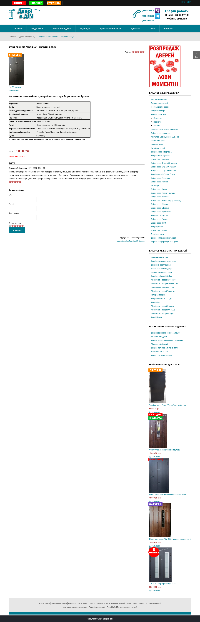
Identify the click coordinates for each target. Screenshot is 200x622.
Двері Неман (156, 317)
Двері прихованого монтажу (163, 261)
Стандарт (157, 118)
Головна (12, 36)
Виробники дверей (97, 607)
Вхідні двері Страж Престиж (163, 170)
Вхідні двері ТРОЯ (159, 222)
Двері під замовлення (77, 603)
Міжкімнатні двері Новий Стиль (165, 283)
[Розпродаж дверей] (164, 66)
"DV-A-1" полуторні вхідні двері (163, 583)
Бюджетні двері (158, 110)
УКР (189, 1)
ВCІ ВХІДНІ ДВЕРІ (159, 99)
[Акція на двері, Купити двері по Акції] (19, 3)
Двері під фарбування (161, 264)
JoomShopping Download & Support (131, 241)
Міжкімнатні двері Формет (162, 306)
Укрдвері (155, 185)
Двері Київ (111, 607)
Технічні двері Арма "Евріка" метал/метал (167, 405)
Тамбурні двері (157, 234)
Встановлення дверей (127, 607)
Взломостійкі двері (159, 351)
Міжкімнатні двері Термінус (163, 291)
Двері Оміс (155, 302)
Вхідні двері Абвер (159, 219)
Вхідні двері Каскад (159, 181)
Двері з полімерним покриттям (164, 347)
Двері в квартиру (27, 36)
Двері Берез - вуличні (160, 155)
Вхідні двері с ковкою (160, 133)
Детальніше (154, 412)
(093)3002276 (148, 20)
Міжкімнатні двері (59, 603)
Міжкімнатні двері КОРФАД (163, 309)
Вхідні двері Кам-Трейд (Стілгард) (166, 200)
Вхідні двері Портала (160, 178)
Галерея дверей (158, 294)
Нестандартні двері (160, 106)
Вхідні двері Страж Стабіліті (163, 166)
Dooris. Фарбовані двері (161, 272)
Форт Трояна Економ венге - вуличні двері (167, 494)
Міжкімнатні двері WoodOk (163, 287)
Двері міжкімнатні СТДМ (161, 298)
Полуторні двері (158, 140)
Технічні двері (157, 144)
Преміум (157, 121)
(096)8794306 (148, 10)
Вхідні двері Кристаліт (161, 211)
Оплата (92, 603)
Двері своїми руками (135, 603)
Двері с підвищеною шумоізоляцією (167, 340)
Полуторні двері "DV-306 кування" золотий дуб (170, 538)
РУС (183, 1)
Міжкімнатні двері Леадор (162, 313)
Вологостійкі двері (159, 336)
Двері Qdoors (157, 226)
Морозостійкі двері (159, 344)
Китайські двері (158, 148)
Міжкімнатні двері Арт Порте (164, 279)
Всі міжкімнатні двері (160, 257)
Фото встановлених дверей (75, 607)
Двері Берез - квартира (161, 151)
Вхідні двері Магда (159, 230)
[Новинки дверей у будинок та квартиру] (36, 3)
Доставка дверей (153, 603)
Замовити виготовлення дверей (111, 603)
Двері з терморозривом (161, 355)
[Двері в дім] (24, 13)
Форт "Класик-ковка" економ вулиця (164, 449)
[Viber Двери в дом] (157, 10)
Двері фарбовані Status (161, 276)
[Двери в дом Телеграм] (157, 16)
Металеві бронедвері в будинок (165, 136)
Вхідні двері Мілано (159, 204)
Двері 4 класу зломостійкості (163, 237)
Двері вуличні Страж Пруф (163, 174)
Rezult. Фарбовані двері (161, 268)
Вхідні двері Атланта (160, 196)
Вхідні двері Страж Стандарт (164, 163)
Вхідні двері (44, 603)
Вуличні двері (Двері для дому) (164, 129)
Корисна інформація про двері (164, 241)
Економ (156, 125)
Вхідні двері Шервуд (160, 207)
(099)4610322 (148, 16)
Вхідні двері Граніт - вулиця (163, 192)
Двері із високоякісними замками (165, 332)
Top (196, 57)
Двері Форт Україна (159, 215)
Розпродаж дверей (159, 103)
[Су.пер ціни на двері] (53, 3)
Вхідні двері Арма (159, 189)
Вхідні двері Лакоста (160, 159)
